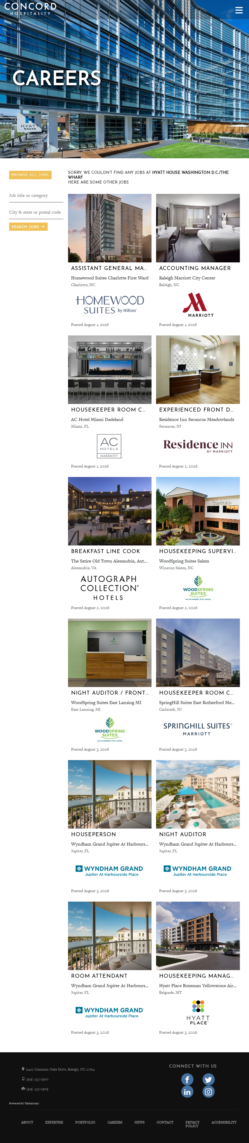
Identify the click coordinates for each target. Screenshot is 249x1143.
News (140, 1122)
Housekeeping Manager (198, 976)
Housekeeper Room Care (112, 410)
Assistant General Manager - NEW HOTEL (139, 268)
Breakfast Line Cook (105, 551)
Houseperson (93, 834)
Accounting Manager (195, 268)
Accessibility (224, 1122)
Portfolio (85, 1122)
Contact (165, 1122)
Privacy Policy (193, 1124)
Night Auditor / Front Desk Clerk (128, 693)
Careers (114, 1122)
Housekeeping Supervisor (202, 551)
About (27, 1122)
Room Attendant (99, 976)
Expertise (54, 1122)
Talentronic (32, 1103)
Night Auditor (182, 834)
